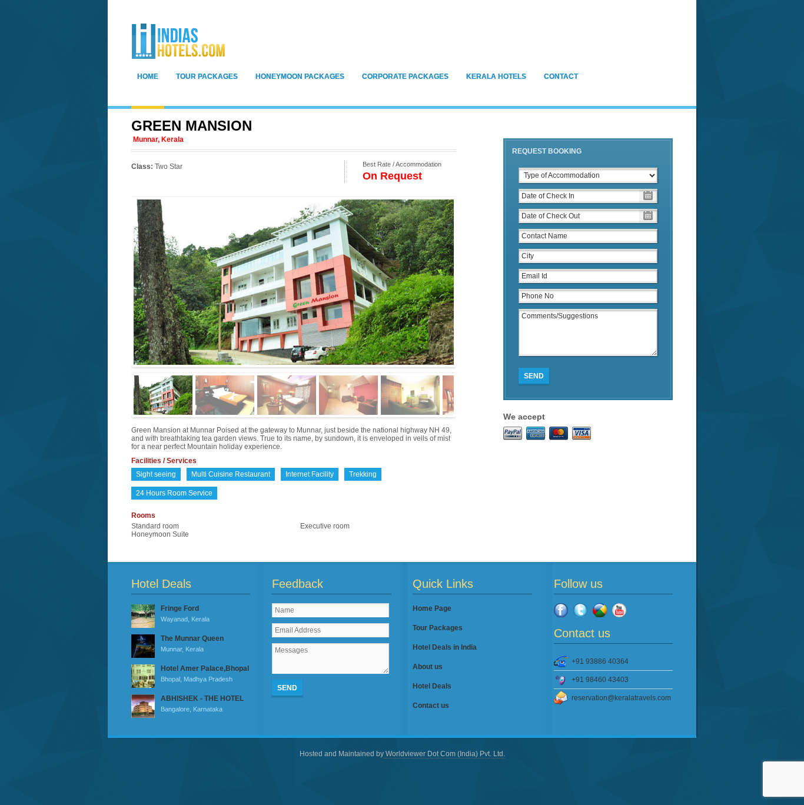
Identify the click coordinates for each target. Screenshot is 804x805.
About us (428, 667)
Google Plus (600, 610)
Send (534, 376)
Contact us (431, 705)
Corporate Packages (405, 76)
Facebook (561, 610)
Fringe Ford (185, 613)
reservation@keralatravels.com (621, 698)
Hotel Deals (432, 686)
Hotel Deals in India (445, 647)
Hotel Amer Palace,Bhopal (205, 673)
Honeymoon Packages (299, 76)
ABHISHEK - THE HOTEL (202, 703)
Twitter (580, 610)
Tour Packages (207, 76)
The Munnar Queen (192, 643)
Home (147, 76)
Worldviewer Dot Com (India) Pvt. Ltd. (444, 754)
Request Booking (547, 151)
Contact (561, 76)
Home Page (432, 608)
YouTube (619, 610)
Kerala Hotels (496, 76)
